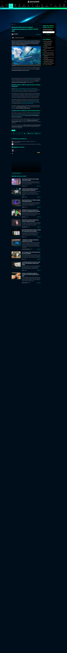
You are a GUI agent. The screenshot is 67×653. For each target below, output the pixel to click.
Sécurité (23, 197)
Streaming (46, 6)
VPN (32, 6)
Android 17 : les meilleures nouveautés (48, 46)
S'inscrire (48, 34)
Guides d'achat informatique (25, 249)
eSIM (42, 6)
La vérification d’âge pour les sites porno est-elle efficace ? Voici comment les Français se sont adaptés (31, 263)
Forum (60, 6)
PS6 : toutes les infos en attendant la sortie (49, 51)
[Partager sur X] (14, 133)
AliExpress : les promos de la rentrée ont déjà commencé (48, 41)
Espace (19, 6)
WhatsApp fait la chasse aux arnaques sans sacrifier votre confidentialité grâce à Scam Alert (31, 210)
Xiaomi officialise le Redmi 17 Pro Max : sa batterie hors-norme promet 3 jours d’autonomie (31, 230)
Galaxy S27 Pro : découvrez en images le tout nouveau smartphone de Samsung (30, 220)
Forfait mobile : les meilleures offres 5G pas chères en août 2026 (49, 60)
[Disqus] (26, 160)
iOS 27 (45, 49)
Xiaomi (23, 236)
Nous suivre (38, 133)
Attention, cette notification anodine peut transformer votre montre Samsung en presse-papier (30, 275)
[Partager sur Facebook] (19, 133)
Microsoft (13, 130)
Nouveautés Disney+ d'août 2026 (49, 53)
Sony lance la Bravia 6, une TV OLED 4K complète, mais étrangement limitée (31, 200)
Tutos (28, 6)
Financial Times (29, 79)
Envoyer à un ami (31, 133)
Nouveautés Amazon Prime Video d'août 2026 (49, 55)
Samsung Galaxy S (24, 226)
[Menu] (2, 2)
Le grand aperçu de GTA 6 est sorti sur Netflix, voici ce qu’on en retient (30, 179)
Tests (13, 8)
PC (6, 6)
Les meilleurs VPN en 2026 (48, 64)
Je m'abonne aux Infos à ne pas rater (19, 37)
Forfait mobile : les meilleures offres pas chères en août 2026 (48, 62)
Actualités (55, 6)
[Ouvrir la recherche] (65, 2)
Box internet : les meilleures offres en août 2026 (49, 58)
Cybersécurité (37, 6)
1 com (36, 34)
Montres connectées (24, 282)
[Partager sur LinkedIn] (24, 133)
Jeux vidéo (10, 8)
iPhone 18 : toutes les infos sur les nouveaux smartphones (49, 48)
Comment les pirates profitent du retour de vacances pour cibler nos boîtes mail (30, 189)
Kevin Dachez (16, 33)
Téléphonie (2, 6)
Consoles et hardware (6, 8)
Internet (23, 270)
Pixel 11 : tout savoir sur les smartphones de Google (48, 43)
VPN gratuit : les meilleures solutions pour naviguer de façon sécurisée (30, 240)
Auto (15, 6)
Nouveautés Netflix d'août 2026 (48, 52)
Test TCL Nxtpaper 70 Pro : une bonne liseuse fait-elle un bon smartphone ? (31, 252)
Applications (23, 216)
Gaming (11, 6)
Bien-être (64, 6)
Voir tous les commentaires (17, 173)
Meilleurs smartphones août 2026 (49, 63)
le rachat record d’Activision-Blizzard (27, 103)
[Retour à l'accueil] (33, 2)
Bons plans (24, 6)
